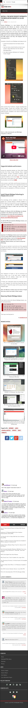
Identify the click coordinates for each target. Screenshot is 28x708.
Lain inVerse (8, 597)
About (2, 656)
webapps (4, 432)
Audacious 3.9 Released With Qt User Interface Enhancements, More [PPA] (11, 533)
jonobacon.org (23, 317)
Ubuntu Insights (4, 670)
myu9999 (7, 623)
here (18, 176)
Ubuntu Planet (4, 672)
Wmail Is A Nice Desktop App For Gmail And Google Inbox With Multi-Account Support (14, 359)
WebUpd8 (17, 702)
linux (16, 428)
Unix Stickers (4, 675)
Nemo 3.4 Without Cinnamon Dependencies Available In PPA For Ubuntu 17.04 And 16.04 (13, 541)
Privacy (2, 663)
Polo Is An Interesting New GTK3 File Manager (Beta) (13, 571)
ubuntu (14, 430)
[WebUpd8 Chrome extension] (14, 698)
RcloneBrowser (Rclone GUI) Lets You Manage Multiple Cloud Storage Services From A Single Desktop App (14, 423)
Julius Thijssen (9, 582)
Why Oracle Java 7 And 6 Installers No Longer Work (12, 557)
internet (11, 428)
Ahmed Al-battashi (9, 612)
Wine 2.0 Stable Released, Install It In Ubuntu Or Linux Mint (14, 343)
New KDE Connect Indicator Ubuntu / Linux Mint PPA (13, 568)
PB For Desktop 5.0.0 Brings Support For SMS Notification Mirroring (13, 376)
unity (19, 430)
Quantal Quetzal (6, 430)
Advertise (3, 661)
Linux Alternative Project (6, 677)
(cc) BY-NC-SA (12, 702)
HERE (15, 180)
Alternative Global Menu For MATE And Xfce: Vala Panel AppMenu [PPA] (14, 405)
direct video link (14, 159)
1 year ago (23, 607)
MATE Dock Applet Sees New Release (9, 554)
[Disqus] (14, 462)
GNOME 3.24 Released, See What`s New (14, 392)
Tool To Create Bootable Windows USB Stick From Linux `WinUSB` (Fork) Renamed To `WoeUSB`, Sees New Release (13, 550)
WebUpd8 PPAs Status (6, 659)
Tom (6, 639)
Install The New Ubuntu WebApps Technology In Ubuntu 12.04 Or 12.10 (14, 18)
